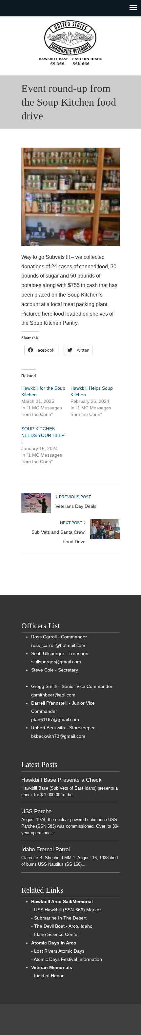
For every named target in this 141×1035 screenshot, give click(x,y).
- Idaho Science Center (55, 934)
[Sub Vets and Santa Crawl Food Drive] (105, 537)
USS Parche (36, 811)
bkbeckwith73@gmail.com (58, 736)
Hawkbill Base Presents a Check (61, 779)
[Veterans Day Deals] (36, 511)
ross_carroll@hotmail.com (58, 645)
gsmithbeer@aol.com (53, 694)
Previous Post (74, 497)
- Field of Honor (47, 975)
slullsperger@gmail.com (56, 661)
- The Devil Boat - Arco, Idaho (61, 926)
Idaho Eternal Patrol (45, 849)
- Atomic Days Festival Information (66, 959)
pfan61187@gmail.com (55, 719)
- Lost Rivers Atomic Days (57, 951)
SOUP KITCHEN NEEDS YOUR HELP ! (42, 435)
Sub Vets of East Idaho (70, 43)
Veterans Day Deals (75, 506)
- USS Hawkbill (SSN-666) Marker (66, 909)
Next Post (72, 523)
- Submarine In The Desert (59, 918)
